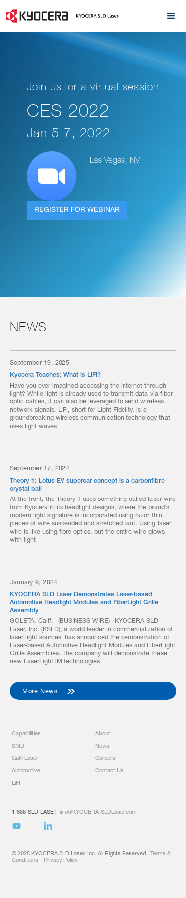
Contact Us (109, 771)
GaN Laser (25, 758)
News (102, 746)
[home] (60, 16)
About (102, 734)
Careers (105, 758)
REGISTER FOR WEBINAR (77, 210)
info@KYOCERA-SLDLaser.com (98, 812)
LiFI (16, 783)
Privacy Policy (61, 860)
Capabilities (26, 734)
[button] (171, 16)
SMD (18, 746)
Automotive (26, 771)
